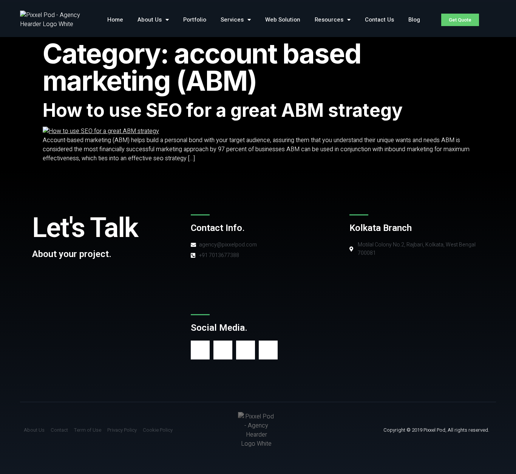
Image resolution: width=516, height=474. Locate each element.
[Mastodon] (245, 350)
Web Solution (282, 19)
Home (115, 19)
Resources (329, 19)
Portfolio (194, 19)
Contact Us (379, 19)
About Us (149, 19)
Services (232, 19)
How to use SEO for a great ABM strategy (223, 110)
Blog (414, 19)
